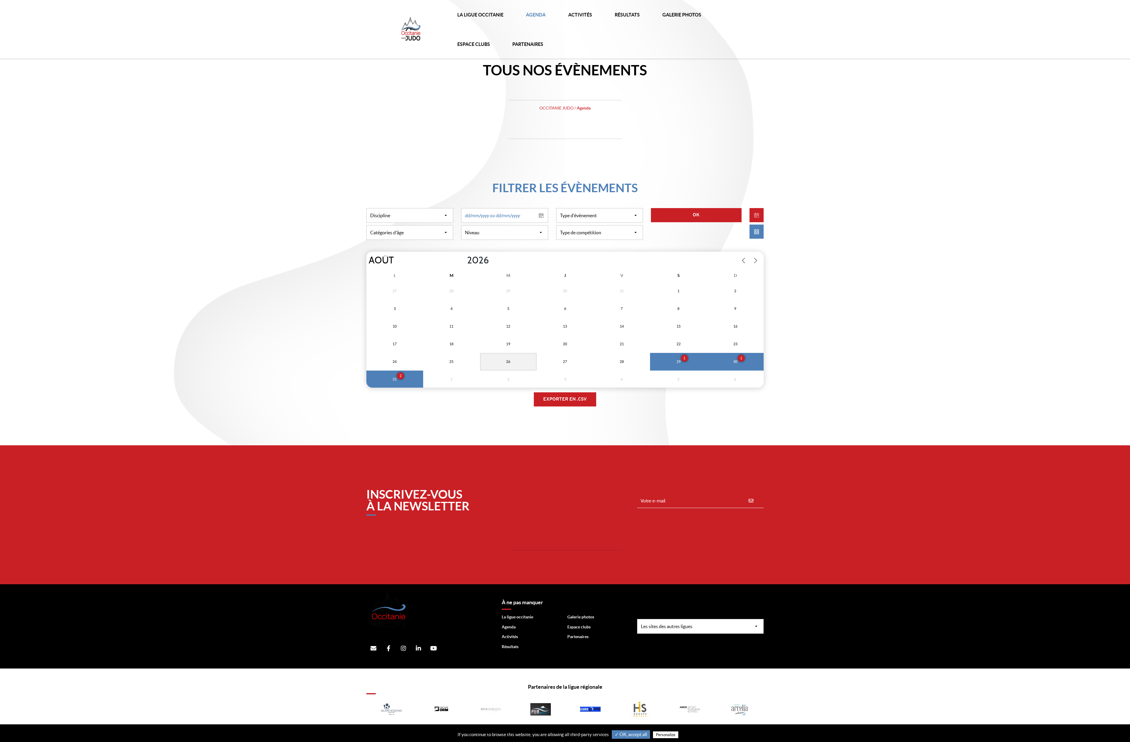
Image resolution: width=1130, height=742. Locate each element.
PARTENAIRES (527, 44)
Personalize (665, 735)
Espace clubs (579, 627)
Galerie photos (681, 14)
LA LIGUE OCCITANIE (480, 14)
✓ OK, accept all (631, 734)
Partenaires (578, 636)
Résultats (627, 14)
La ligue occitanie (517, 617)
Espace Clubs (473, 44)
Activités (580, 14)
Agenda (536, 14)
